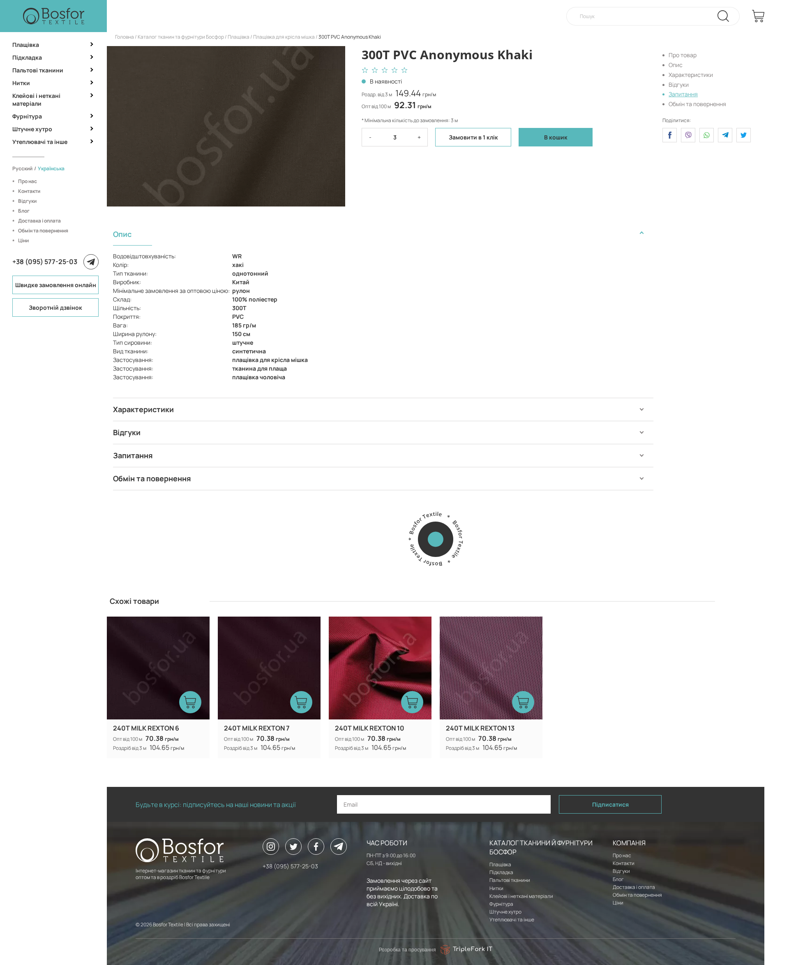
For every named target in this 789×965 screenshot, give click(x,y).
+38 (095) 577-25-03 (44, 261)
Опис (676, 65)
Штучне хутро (32, 129)
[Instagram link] (271, 846)
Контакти (29, 191)
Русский (22, 168)
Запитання (683, 94)
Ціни (23, 240)
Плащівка (25, 45)
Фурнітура (27, 116)
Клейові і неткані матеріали (36, 99)
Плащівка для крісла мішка (284, 36)
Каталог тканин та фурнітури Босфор (181, 36)
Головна (124, 36)
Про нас (27, 181)
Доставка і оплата (39, 220)
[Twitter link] (293, 846)
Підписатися (610, 804)
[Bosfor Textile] (53, 16)
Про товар (683, 55)
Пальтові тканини (37, 70)
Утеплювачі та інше (39, 142)
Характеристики (691, 75)
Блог (24, 210)
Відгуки (27, 200)
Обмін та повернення (43, 230)
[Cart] (758, 16)
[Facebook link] (316, 846)
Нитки (21, 83)
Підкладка (27, 57)
